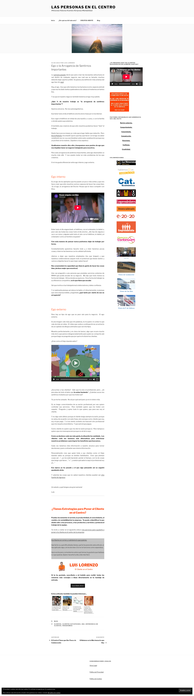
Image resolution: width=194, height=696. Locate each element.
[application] (75, 363)
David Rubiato (56, 136)
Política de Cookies (96, 679)
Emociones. (126, 140)
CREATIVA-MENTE (86, 20)
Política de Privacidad (97, 672)
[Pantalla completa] (97, 379)
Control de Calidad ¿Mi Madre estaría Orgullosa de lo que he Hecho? (88, 609)
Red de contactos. (126, 123)
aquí (62, 82)
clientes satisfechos (71, 624)
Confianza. (126, 145)
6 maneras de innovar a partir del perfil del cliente (77, 609)
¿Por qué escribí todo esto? (67, 20)
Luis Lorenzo (69, 63)
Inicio (53, 20)
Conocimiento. (126, 132)
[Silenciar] (94, 379)
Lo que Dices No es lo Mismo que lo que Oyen (56, 608)
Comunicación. (126, 136)
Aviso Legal (93, 665)
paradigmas (67, 625)
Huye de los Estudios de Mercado (66, 608)
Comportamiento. (126, 127)
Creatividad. (126, 149)
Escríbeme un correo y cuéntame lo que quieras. (69, 540)
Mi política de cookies (54, 693)
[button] (76, 363)
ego (83, 624)
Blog (98, 20)
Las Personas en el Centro (83, 7)
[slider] (74, 379)
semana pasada (60, 75)
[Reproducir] (54, 379)
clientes (58, 624)
